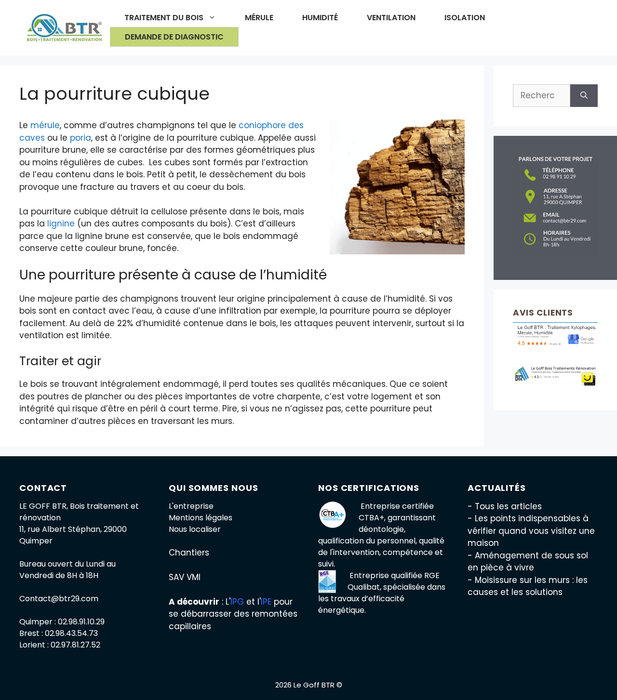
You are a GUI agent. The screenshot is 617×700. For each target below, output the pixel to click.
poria (80, 138)
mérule (45, 125)
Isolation (464, 17)
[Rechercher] (584, 95)
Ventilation (391, 17)
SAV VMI (185, 577)
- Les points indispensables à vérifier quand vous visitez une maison (531, 531)
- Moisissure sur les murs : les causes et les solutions (528, 586)
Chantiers (189, 552)
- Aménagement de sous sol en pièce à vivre (528, 562)
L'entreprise (191, 506)
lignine (61, 223)
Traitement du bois (163, 17)
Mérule (259, 17)
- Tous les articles (505, 506)
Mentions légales (200, 517)
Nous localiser (195, 529)
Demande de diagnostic (174, 36)
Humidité (320, 17)
